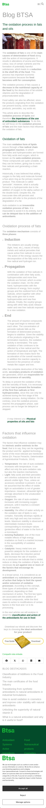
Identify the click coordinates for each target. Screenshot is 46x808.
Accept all (23, 788)
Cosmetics (30, 753)
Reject (23, 795)
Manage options (23, 802)
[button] (6, 660)
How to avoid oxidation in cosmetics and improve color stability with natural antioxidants (23, 702)
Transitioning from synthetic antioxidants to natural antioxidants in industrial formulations (22, 692)
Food (27, 740)
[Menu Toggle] (38, 4)
